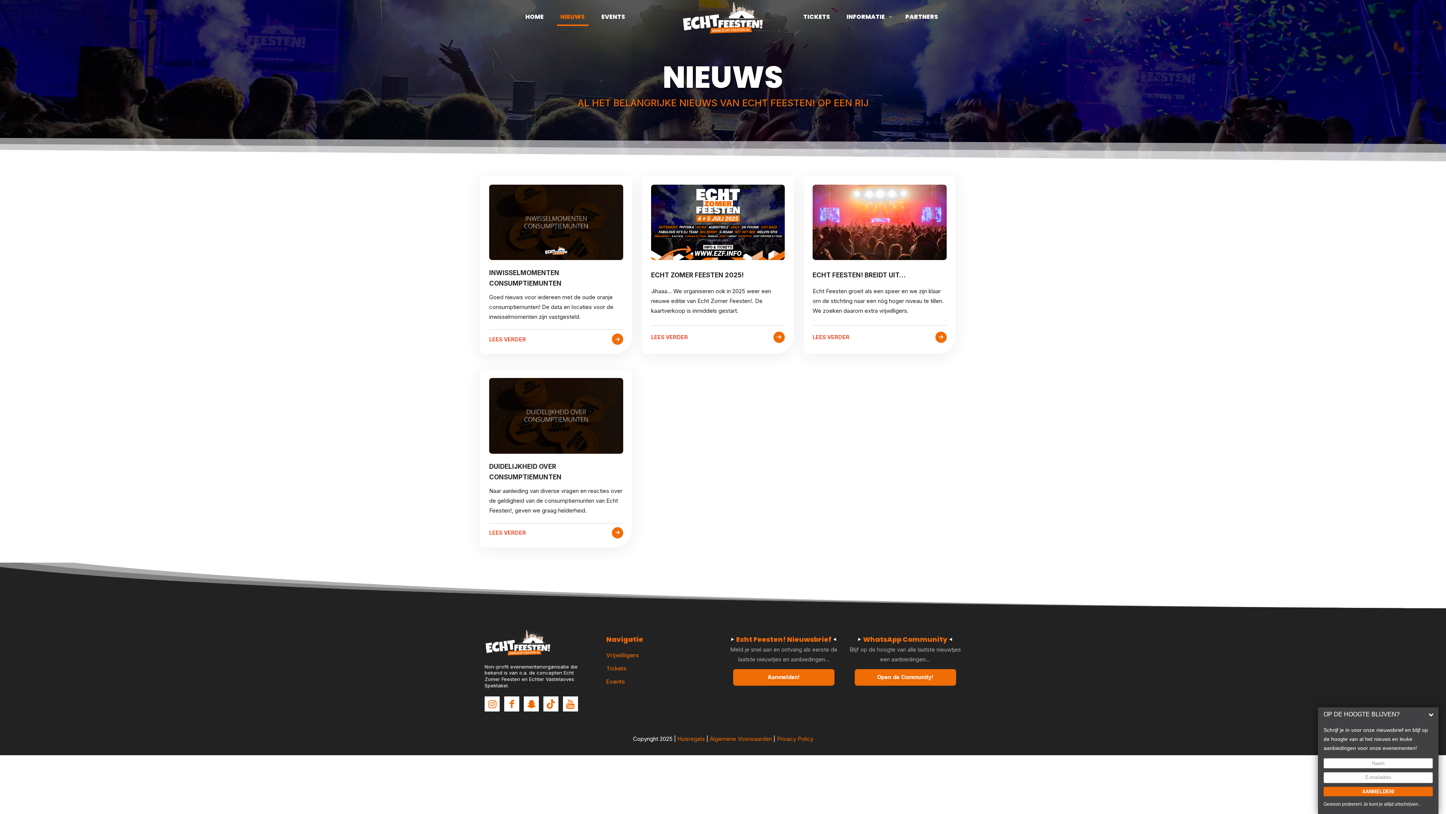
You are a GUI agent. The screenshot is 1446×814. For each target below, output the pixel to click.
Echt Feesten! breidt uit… (859, 275)
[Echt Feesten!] (723, 17)
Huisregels (691, 738)
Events (615, 681)
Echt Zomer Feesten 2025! (697, 275)
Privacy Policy (795, 738)
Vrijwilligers (622, 655)
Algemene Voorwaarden (741, 738)
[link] (556, 222)
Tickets (616, 668)
